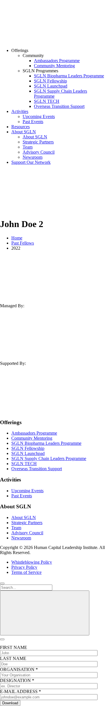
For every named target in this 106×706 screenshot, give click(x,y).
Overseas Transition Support (59, 106)
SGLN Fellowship (50, 81)
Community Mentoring (54, 65)
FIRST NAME (13, 647)
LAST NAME (13, 658)
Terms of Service (26, 572)
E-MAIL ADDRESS (20, 691)
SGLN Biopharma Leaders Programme (69, 75)
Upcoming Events (39, 116)
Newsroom (32, 157)
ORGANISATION (19, 669)
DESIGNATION (17, 680)
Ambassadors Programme (57, 60)
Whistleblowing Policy (31, 562)
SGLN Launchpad (50, 86)
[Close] (2, 583)
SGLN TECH (46, 101)
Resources (20, 126)
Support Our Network (31, 162)
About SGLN (23, 131)
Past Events (33, 121)
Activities (19, 111)
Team (28, 147)
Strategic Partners (38, 142)
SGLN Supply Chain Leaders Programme (48, 458)
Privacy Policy (24, 567)
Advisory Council (39, 152)
